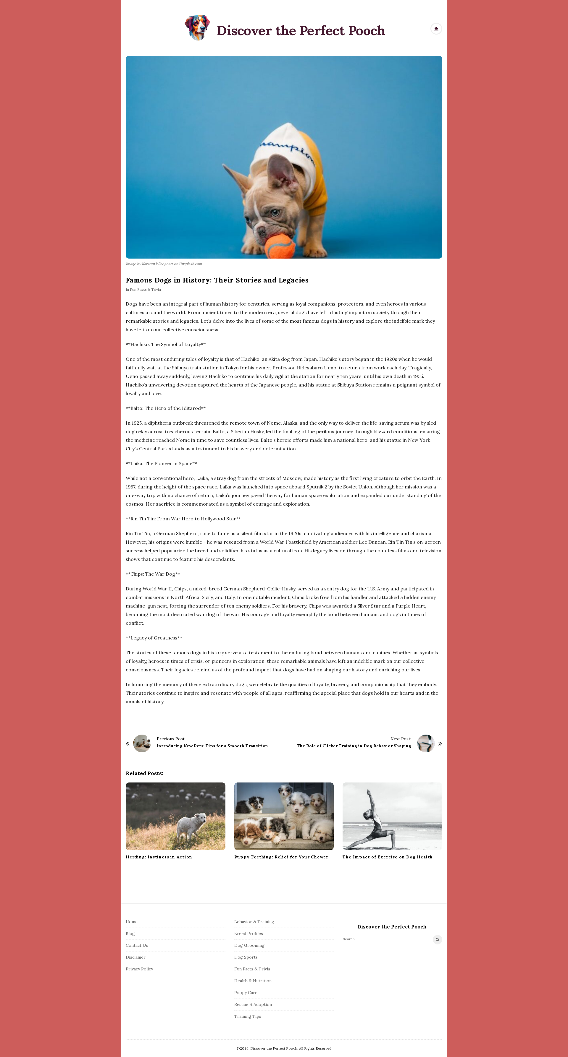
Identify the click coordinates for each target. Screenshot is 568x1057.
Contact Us (137, 945)
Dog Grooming (249, 945)
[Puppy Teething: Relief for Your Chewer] (284, 816)
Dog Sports (246, 957)
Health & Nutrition (253, 980)
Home (132, 921)
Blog (130, 933)
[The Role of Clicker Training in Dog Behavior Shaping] (426, 743)
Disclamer (136, 957)
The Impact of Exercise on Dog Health (388, 857)
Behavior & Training (254, 921)
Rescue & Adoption (253, 1004)
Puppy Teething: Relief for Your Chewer (281, 857)
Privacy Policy (139, 969)
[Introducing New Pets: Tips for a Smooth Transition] (142, 743)
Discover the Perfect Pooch (301, 30)
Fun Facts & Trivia (145, 289)
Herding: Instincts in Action (159, 857)
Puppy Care (245, 992)
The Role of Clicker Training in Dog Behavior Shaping (354, 745)
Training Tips (247, 1016)
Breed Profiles (248, 933)
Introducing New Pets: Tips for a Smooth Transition (212, 745)
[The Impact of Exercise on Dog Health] (392, 816)
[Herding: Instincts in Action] (175, 816)
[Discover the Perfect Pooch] (197, 27)
